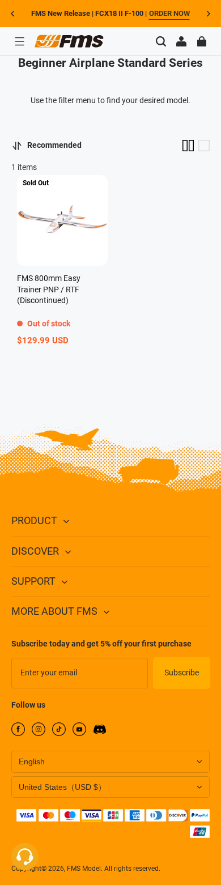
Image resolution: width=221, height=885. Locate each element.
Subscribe (181, 672)
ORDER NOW (169, 13)
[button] (19, 41)
